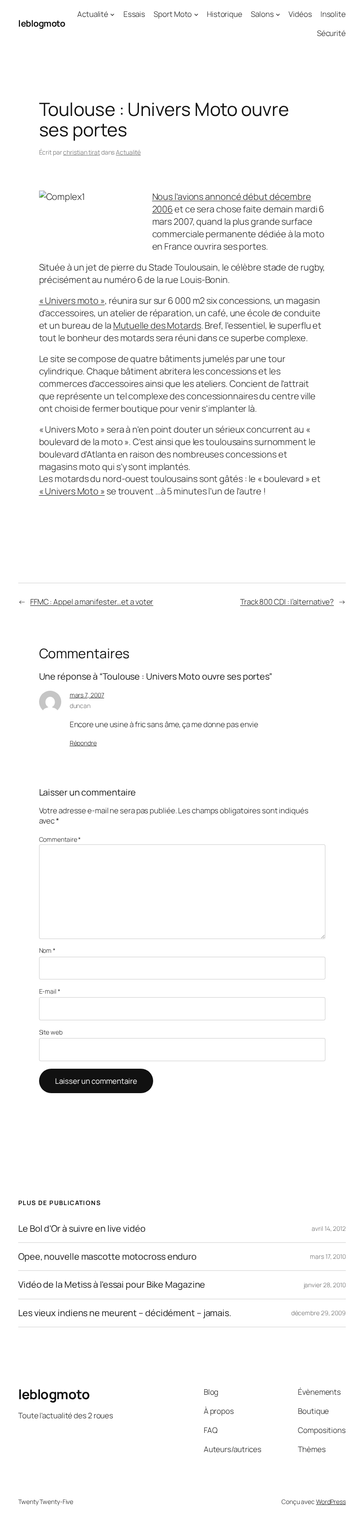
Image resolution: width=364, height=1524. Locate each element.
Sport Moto (173, 14)
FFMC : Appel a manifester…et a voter (91, 602)
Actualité (92, 14)
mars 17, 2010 (328, 1256)
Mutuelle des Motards (157, 325)
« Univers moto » (72, 300)
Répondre (83, 743)
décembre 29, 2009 (318, 1313)
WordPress (331, 1501)
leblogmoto (41, 23)
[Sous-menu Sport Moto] (196, 14)
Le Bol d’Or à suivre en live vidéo (82, 1229)
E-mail (49, 991)
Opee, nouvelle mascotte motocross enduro (107, 1256)
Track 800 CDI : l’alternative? (287, 602)
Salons (262, 14)
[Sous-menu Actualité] (112, 14)
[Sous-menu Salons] (278, 14)
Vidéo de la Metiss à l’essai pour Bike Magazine (111, 1284)
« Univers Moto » (72, 491)
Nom (47, 950)
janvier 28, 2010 (325, 1285)
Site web (51, 1032)
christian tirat (81, 152)
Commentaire (60, 839)
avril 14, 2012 (329, 1228)
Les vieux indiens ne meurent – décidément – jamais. (124, 1313)
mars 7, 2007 (87, 695)
